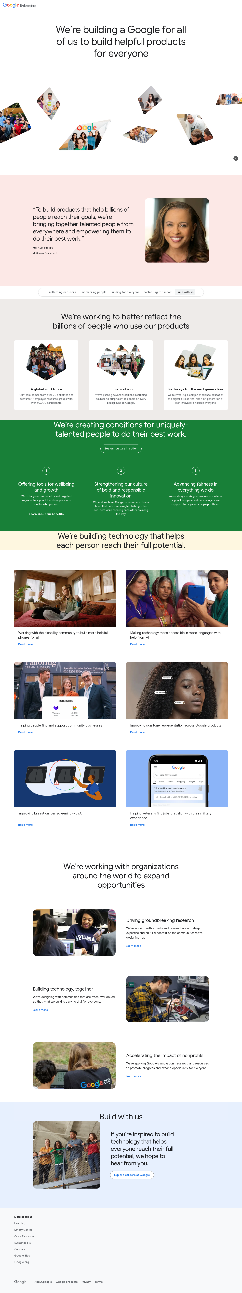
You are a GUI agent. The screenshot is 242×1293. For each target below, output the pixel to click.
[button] (236, 158)
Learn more (133, 946)
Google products (67, 1282)
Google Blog (22, 1255)
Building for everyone (125, 292)
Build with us (185, 292)
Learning (19, 1223)
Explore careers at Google (132, 1175)
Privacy (86, 1282)
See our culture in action (121, 448)
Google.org (21, 1262)
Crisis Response (24, 1236)
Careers (19, 1249)
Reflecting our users (62, 292)
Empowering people (93, 292)
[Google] (20, 1282)
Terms (99, 1282)
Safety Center (23, 1230)
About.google (43, 1282)
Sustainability (22, 1242)
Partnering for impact (158, 292)
